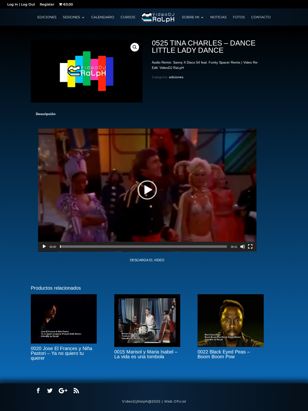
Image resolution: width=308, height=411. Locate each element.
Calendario (102, 17)
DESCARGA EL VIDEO (147, 260)
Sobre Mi (190, 17)
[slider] (143, 246)
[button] (134, 47)
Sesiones (71, 17)
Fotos (239, 17)
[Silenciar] (242, 246)
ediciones (176, 77)
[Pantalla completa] (250, 246)
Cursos (128, 17)
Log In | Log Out (21, 5)
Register (47, 5)
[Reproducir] (44, 246)
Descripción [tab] (46, 114)
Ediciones (47, 17)
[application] (147, 190)
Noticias (218, 17)
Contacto (261, 17)
